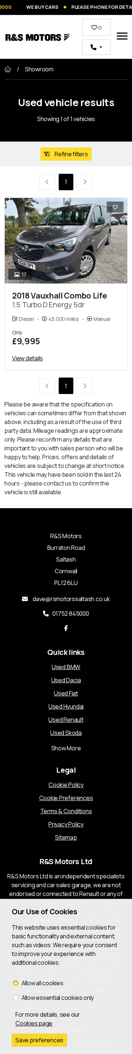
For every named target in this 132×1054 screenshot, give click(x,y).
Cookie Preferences (66, 798)
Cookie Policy (66, 785)
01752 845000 (70, 613)
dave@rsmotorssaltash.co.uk (71, 599)
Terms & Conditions (66, 811)
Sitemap (66, 837)
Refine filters (71, 154)
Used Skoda (66, 733)
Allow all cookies (42, 983)
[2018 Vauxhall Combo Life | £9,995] (66, 241)
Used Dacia (66, 680)
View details (27, 358)
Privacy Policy (66, 824)
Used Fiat (66, 693)
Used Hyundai (66, 706)
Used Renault (65, 720)
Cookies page (33, 1023)
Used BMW (66, 667)
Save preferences (39, 1040)
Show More (66, 748)
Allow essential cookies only (58, 998)
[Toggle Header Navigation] (122, 37)
